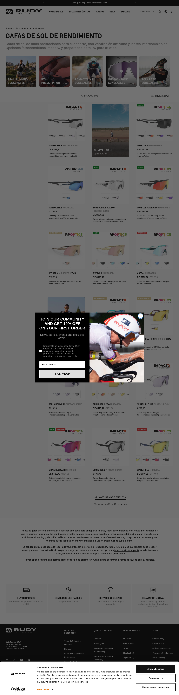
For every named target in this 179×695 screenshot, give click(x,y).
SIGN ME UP (62, 373)
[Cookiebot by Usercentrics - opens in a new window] (18, 689)
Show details (43, 689)
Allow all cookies (155, 669)
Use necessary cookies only (155, 687)
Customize (154, 678)
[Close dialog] (140, 316)
